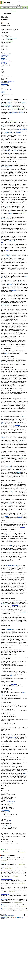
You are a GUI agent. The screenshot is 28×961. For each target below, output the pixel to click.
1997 (10, 820)
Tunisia (6, 516)
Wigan (11, 675)
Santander (24, 245)
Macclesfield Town (4, 63)
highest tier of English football (17, 108)
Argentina (20, 517)
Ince (2, 885)
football (16, 100)
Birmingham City (15, 605)
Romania (10, 549)
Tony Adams (8, 277)
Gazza (23, 416)
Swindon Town (4, 62)
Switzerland (3, 422)
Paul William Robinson (6, 879)
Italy (2, 457)
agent (18, 185)
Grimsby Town (13, 737)
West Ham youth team (22, 129)
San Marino (13, 290)
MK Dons (24, 612)
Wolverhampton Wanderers (6, 60)
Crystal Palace (24, 212)
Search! (25, 7)
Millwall (6, 206)
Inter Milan (11, 113)
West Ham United (7, 53)
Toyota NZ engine (22, 851)
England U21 (9, 89)
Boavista (25, 379)
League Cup (15, 150)
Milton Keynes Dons (5, 82)
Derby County (14, 684)
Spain (19, 245)
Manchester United (4, 55)
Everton (8, 306)
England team (9, 106)
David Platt (21, 440)
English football (4, 361)
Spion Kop (22, 527)
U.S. (4, 275)
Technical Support (7, 915)
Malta (11, 545)
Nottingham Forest (13, 240)
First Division (18, 132)
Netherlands (10, 284)
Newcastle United (8, 132)
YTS (3, 126)
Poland (19, 281)
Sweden (19, 472)
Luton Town (9, 154)
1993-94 (13, 801)
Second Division (16, 163)
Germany (3, 437)
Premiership (8, 255)
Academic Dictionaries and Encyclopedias (11, 5)
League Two (12, 637)
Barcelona (3, 237)
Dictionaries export (3, 917)
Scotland (3, 423)
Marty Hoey (5, 851)
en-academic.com (5, 2)
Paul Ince (3, 857)
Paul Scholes (4, 899)
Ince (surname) (4, 870)
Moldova (23, 457)
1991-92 (9, 805)
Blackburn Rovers (9, 38)
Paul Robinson (4, 904)
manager (15, 38)
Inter (6, 353)
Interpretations (7, 13)
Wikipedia (14, 11)
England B (3, 92)
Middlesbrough (4, 59)
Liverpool (3, 58)
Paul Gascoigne (5, 894)
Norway (7, 250)
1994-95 (10, 803)
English (12, 100)
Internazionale (4, 56)
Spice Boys (9, 503)
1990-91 (9, 811)
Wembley (11, 213)
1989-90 (9, 801)
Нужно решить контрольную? (14, 849)
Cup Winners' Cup (6, 810)
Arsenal (15, 361)
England (2, 91)
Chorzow (9, 466)
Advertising (12, 915)
